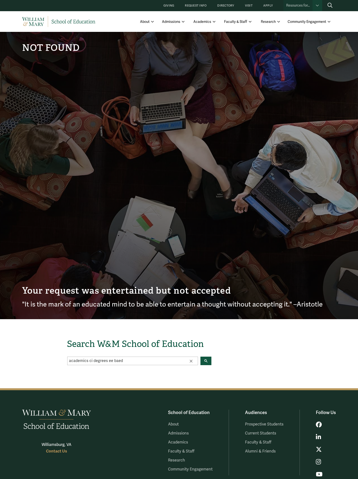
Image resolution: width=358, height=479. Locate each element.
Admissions (171, 22)
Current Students (260, 433)
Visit (249, 6)
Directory (225, 6)
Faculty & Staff (235, 22)
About (145, 22)
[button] (191, 361)
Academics (202, 22)
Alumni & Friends (260, 451)
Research (268, 22)
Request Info (196, 6)
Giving (168, 6)
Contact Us (56, 451)
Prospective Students (264, 424)
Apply (268, 6)
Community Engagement (307, 22)
